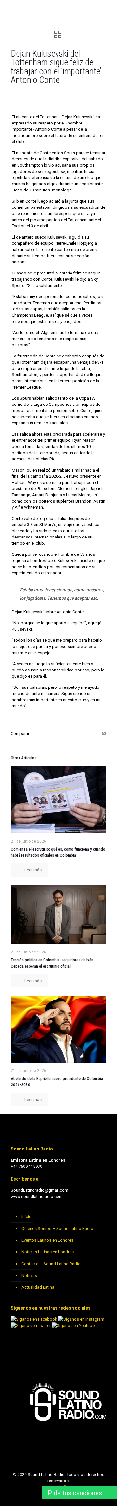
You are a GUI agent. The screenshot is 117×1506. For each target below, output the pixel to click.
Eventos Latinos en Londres (47, 1240)
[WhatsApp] (41, 1496)
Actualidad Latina (37, 1287)
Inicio (26, 1216)
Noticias (29, 1275)
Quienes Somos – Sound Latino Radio (57, 1228)
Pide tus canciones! (76, 1493)
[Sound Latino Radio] (21, 10)
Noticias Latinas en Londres (47, 1251)
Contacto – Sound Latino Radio (51, 1263)
